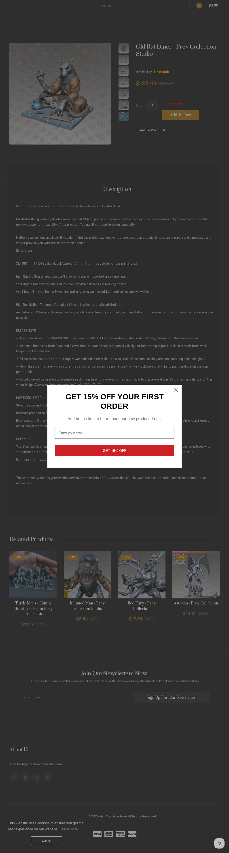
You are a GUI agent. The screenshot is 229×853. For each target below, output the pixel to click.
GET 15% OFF (114, 450)
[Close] (176, 390)
